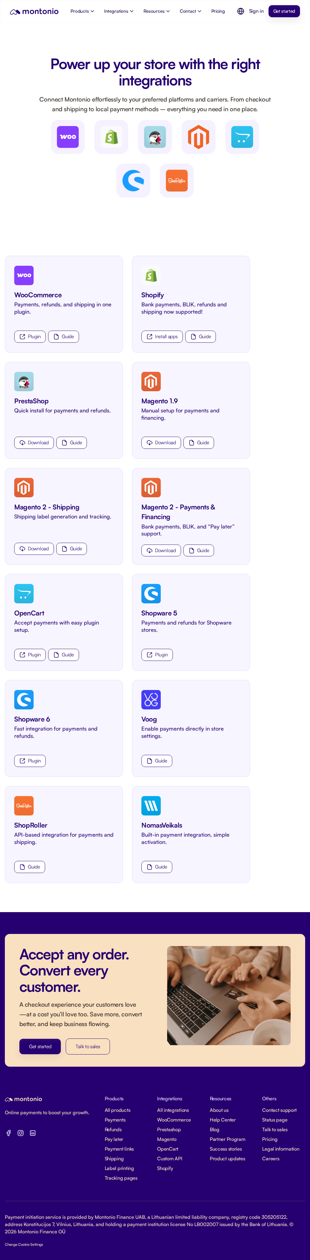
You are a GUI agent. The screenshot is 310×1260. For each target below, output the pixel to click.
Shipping (114, 1158)
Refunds (113, 1129)
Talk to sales (88, 1046)
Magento (166, 1139)
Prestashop (169, 1129)
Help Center (223, 1120)
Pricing (269, 1139)
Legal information (280, 1149)
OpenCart (167, 1149)
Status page (274, 1120)
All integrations (173, 1110)
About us (219, 1110)
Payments (115, 1120)
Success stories (226, 1149)
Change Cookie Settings (24, 1244)
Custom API (169, 1158)
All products (117, 1110)
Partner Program (228, 1139)
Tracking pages (121, 1178)
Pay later (114, 1139)
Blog (214, 1129)
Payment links (119, 1149)
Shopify (152, 295)
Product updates (227, 1158)
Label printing (119, 1168)
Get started (284, 11)
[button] (240, 11)
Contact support (279, 1110)
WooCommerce (37, 295)
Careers (270, 1158)
